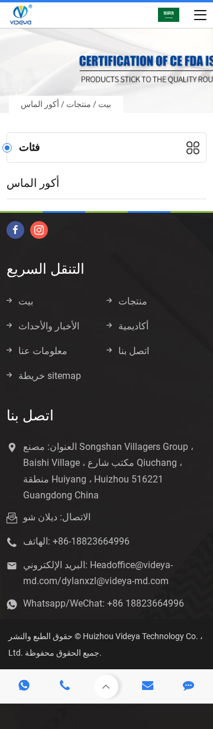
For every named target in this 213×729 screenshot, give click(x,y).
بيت (104, 104)
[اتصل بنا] (189, 686)
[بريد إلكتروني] (148, 686)
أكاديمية (133, 326)
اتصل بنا (133, 351)
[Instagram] (39, 230)
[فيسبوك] (15, 230)
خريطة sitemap (49, 375)
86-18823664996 (94, 541)
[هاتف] (66, 686)
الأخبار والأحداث (48, 326)
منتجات (78, 104)
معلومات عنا (42, 351)
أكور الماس (40, 104)
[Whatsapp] (24, 686)
